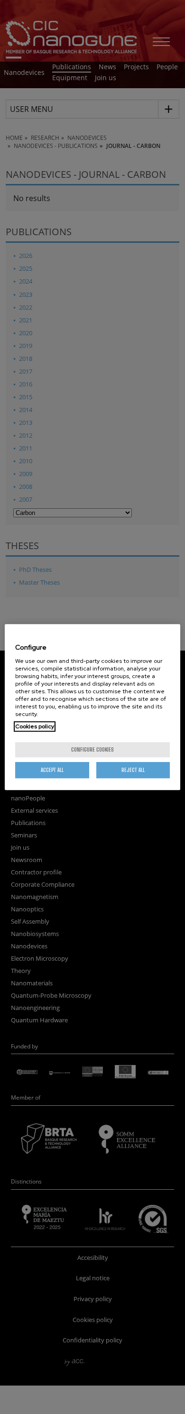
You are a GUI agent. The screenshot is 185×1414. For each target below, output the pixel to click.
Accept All (52, 769)
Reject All (133, 769)
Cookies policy (34, 726)
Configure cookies (92, 749)
